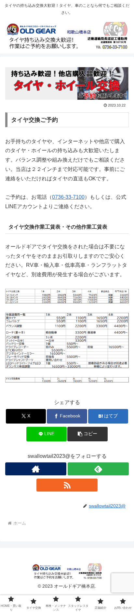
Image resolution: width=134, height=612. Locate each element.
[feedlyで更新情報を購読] (98, 468)
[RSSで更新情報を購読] (67, 485)
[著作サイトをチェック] (35, 468)
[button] (87, 434)
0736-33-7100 (68, 197)
